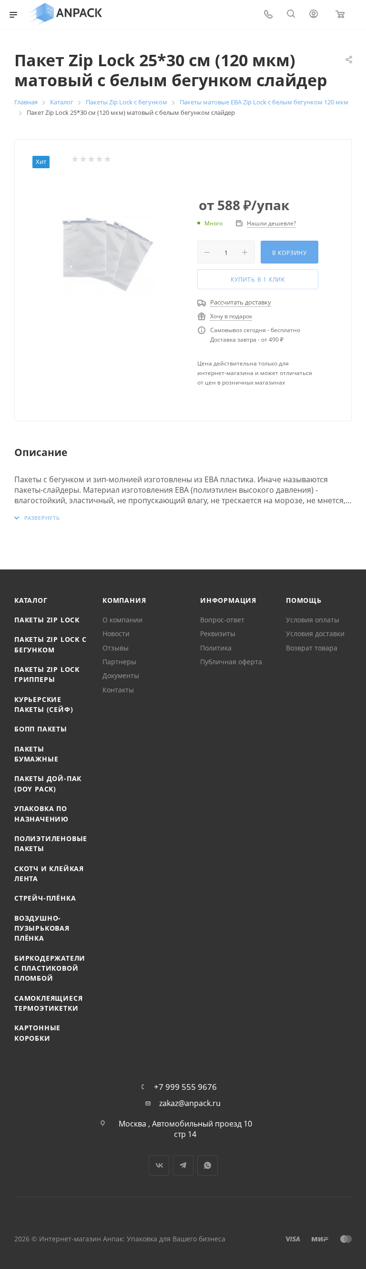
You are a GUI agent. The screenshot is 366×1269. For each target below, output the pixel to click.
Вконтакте (159, 1165)
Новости (116, 633)
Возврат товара (311, 647)
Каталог (31, 600)
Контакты (118, 689)
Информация (228, 600)
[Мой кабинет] (313, 15)
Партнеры (119, 661)
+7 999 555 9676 (185, 1087)
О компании (122, 619)
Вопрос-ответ (222, 619)
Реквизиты (217, 633)
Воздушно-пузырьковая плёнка (42, 928)
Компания (124, 600)
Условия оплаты (312, 619)
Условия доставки (315, 633)
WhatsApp (207, 1165)
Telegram (183, 1165)
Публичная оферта (231, 661)
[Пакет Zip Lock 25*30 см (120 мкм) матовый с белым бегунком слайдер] (108, 254)
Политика (216, 647)
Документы (120, 675)
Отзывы (115, 647)
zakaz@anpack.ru (190, 1103)
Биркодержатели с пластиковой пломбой (49, 968)
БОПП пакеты (40, 728)
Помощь (304, 600)
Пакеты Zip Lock (47, 619)
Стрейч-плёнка (45, 898)
